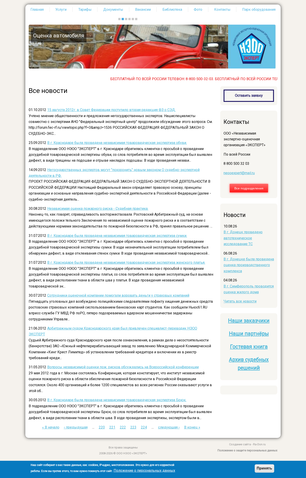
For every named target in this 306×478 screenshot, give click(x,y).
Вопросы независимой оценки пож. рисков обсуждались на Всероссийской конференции (123, 367)
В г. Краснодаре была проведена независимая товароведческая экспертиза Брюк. (116, 400)
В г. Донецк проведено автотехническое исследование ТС (243, 238)
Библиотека (172, 9)
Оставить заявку (249, 95)
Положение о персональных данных (144, 471)
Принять (264, 468)
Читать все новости (240, 301)
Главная (37, 9)
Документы (113, 9)
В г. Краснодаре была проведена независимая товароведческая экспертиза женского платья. (126, 262)
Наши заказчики (248, 321)
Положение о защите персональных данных (247, 450)
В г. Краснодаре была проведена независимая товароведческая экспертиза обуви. (117, 143)
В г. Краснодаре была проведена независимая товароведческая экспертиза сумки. (117, 236)
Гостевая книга (249, 347)
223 (133, 427)
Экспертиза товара (226, 35)
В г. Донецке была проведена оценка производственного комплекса (249, 265)
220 (102, 427)
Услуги (61, 9)
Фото (198, 9)
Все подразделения (248, 188)
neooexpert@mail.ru (239, 173)
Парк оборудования (259, 9)
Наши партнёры (249, 334)
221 (112, 427)
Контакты (222, 9)
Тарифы (85, 9)
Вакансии (143, 9)
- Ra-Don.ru (258, 444)
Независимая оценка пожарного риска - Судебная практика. (97, 208)
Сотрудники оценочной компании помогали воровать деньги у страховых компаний (118, 295)
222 (123, 427)
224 (144, 427)
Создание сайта (240, 444)
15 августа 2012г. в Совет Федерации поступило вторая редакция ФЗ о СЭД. (111, 110)
